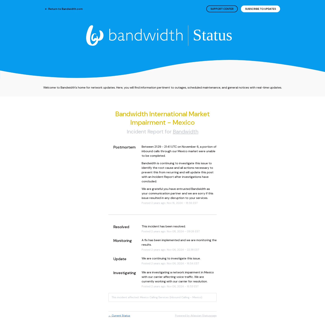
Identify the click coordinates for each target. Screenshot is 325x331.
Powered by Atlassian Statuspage (196, 315)
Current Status (119, 315)
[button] (260, 8)
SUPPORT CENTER (222, 9)
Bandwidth (185, 131)
